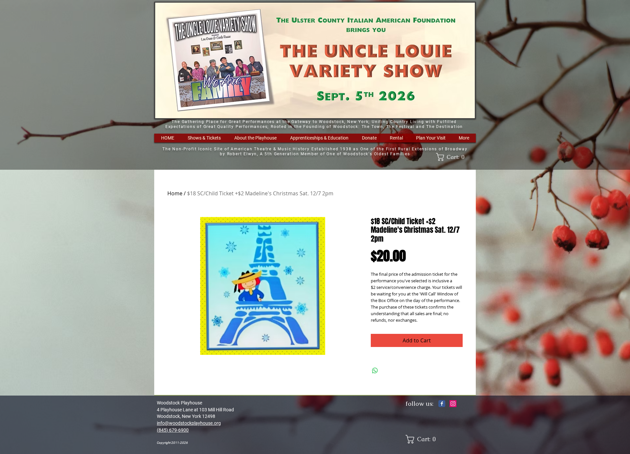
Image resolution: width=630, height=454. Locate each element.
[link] (452, 157)
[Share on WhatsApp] (375, 371)
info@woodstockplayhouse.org (189, 423)
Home (174, 193)
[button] (204, 138)
